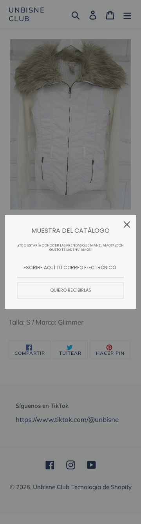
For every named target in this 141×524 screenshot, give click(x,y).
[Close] (127, 224)
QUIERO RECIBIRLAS (70, 290)
